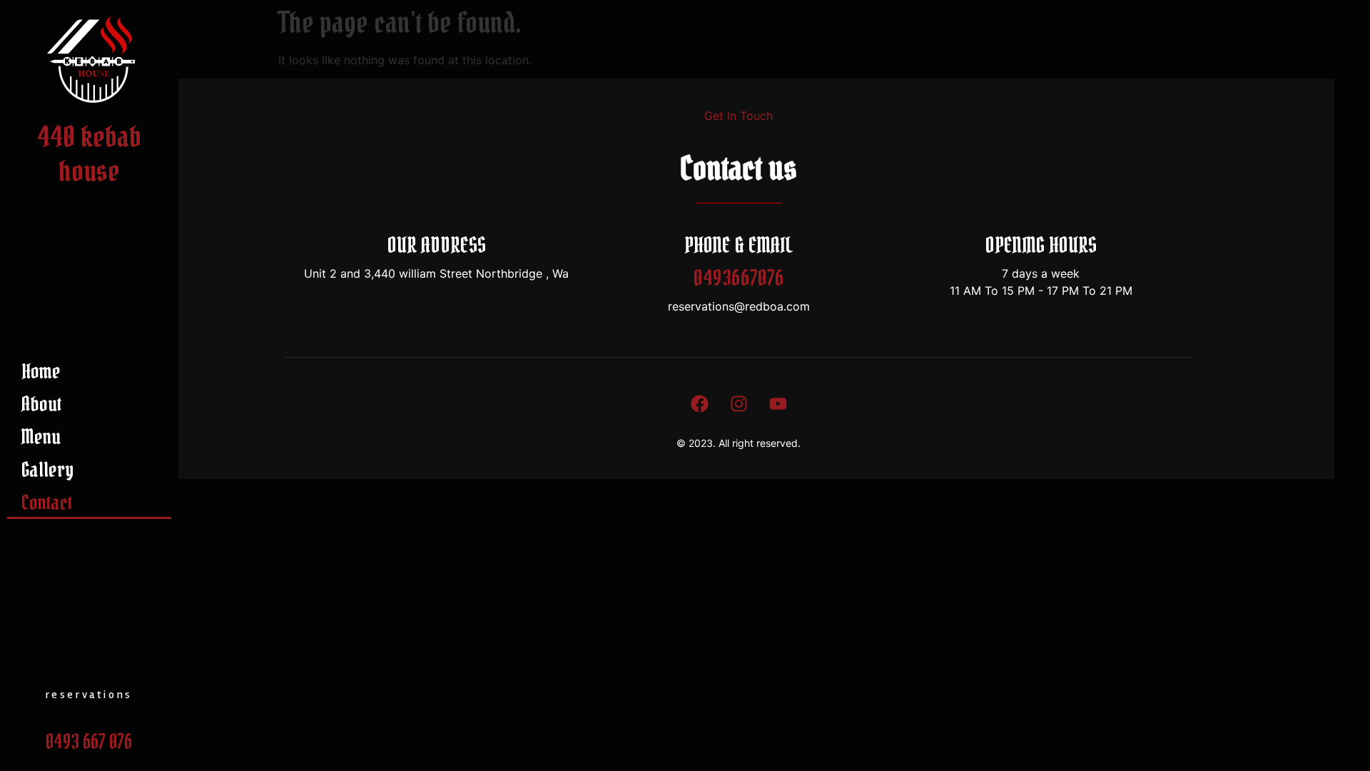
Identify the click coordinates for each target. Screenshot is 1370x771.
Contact (46, 502)
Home (41, 371)
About (41, 404)
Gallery (47, 470)
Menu (41, 437)
